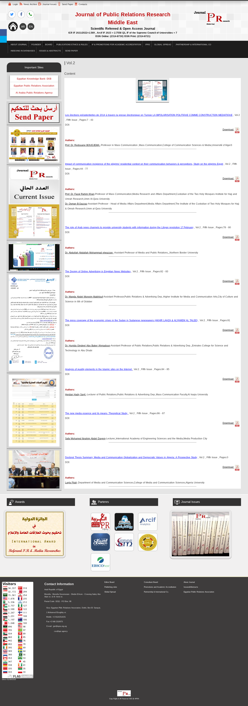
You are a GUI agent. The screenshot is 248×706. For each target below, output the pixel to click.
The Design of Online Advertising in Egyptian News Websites (98, 271)
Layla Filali (71, 482)
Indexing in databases (23, 51)
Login (15, 4)
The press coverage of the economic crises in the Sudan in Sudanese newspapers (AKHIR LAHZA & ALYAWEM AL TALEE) (131, 320)
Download (228, 129)
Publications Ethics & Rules (72, 44)
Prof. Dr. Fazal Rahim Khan (79, 194)
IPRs (147, 44)
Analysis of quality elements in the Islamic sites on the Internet (99, 369)
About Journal (19, 44)
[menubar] (124, 47)
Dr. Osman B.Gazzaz (76, 204)
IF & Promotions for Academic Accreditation (116, 44)
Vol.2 (70, 63)
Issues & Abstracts (50, 51)
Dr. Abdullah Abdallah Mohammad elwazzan (89, 253)
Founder (36, 44)
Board (48, 44)
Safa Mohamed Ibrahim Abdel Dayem (85, 438)
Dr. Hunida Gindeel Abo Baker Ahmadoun (87, 345)
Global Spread (162, 44)
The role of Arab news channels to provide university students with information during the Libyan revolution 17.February (129, 227)
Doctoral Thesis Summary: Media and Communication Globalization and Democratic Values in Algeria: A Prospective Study (131, 457)
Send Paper (71, 51)
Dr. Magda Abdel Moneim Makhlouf (84, 297)
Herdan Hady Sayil (75, 394)
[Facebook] (3, 32)
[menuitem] (18, 44)
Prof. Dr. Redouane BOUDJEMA (82, 145)
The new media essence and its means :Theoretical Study (96, 413)
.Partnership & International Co (193, 44)
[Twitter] (3, 39)
